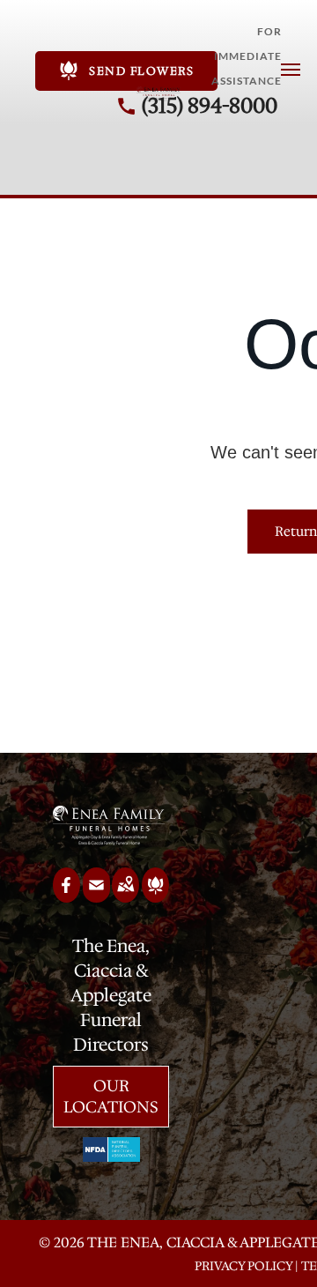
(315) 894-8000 (209, 106)
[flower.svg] (155, 896)
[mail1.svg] (96, 896)
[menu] (290, 69)
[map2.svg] (125, 896)
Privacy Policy (243, 1266)
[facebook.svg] (66, 896)
